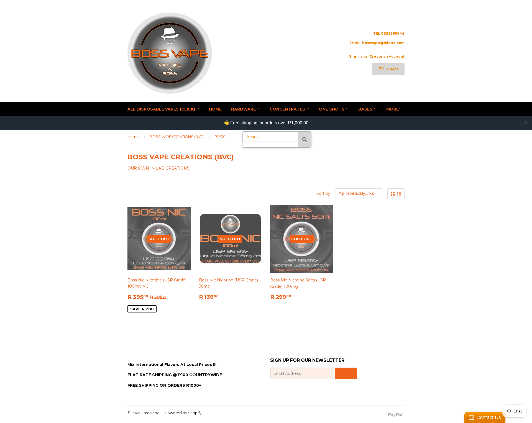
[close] (526, 122)
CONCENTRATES (288, 109)
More (392, 109)
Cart (392, 68)
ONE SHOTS (332, 109)
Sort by (323, 193)
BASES (366, 109)
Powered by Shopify (183, 413)
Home (133, 136)
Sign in (355, 56)
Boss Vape (150, 413)
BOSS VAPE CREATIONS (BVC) (177, 136)
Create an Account (387, 56)
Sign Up (345, 373)
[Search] (304, 139)
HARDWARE (244, 109)
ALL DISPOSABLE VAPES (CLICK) (161, 109)
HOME (215, 109)
